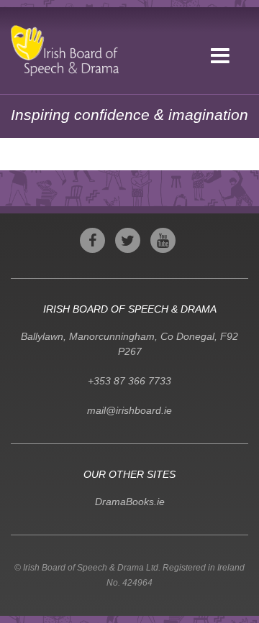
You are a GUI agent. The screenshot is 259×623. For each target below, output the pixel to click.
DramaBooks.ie (130, 501)
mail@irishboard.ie (129, 410)
